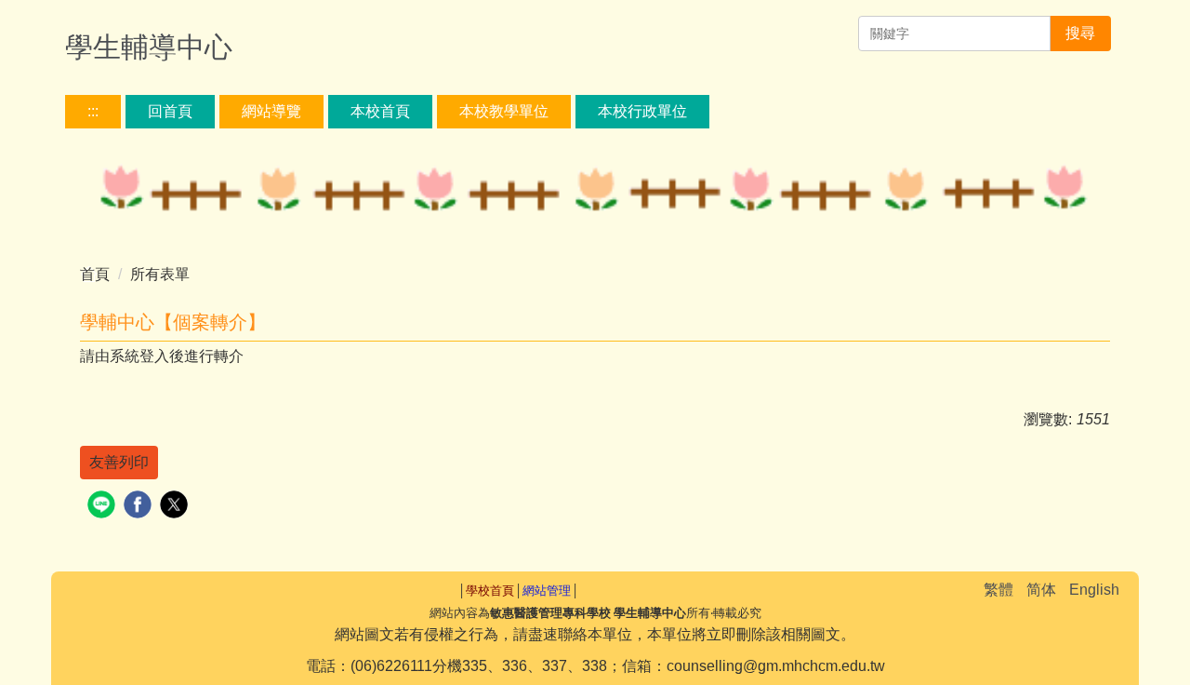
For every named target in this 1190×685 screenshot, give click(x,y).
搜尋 (1080, 33)
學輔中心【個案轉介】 (173, 322)
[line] (103, 506)
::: (93, 111)
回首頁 (170, 111)
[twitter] (176, 506)
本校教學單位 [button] (504, 111)
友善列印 (119, 462)
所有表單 (160, 274)
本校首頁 (380, 111)
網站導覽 (271, 111)
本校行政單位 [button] (642, 111)
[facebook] (140, 506)
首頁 (95, 274)
